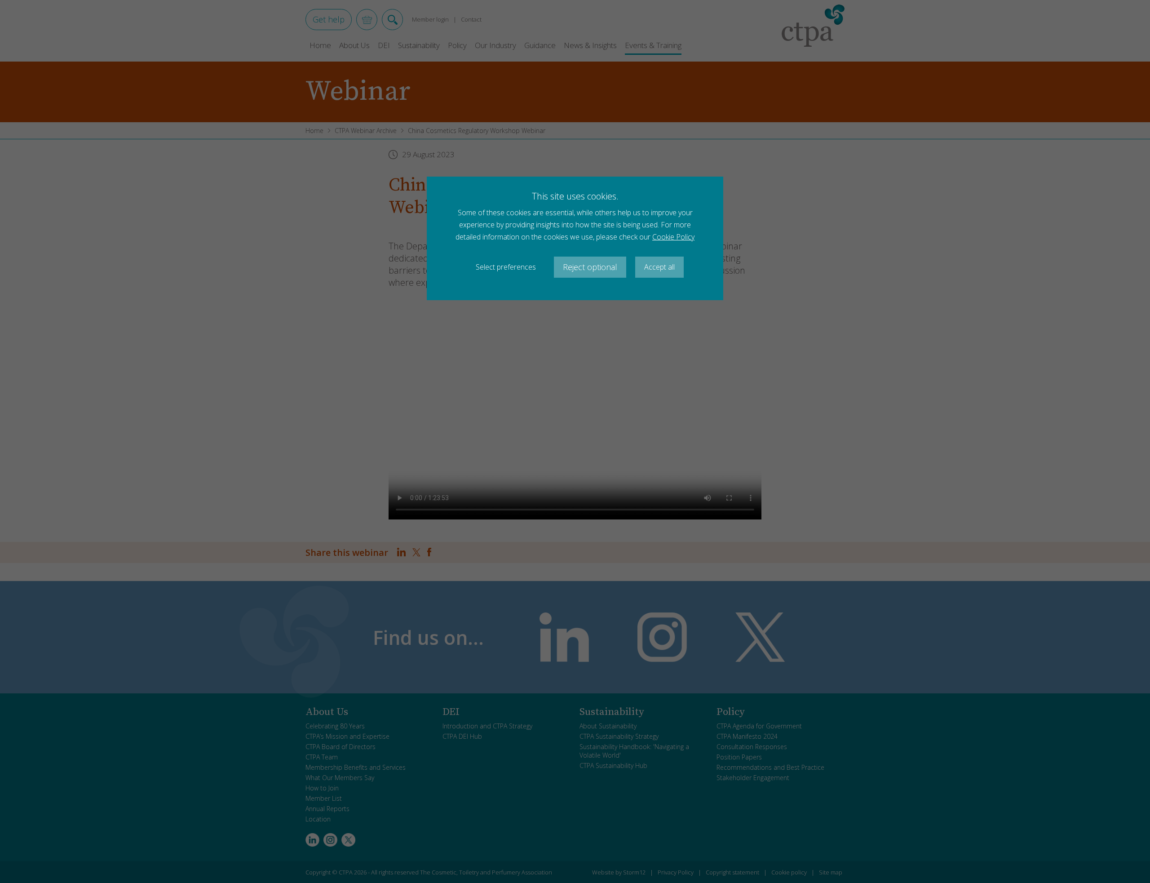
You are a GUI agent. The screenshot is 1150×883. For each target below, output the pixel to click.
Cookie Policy (673, 237)
